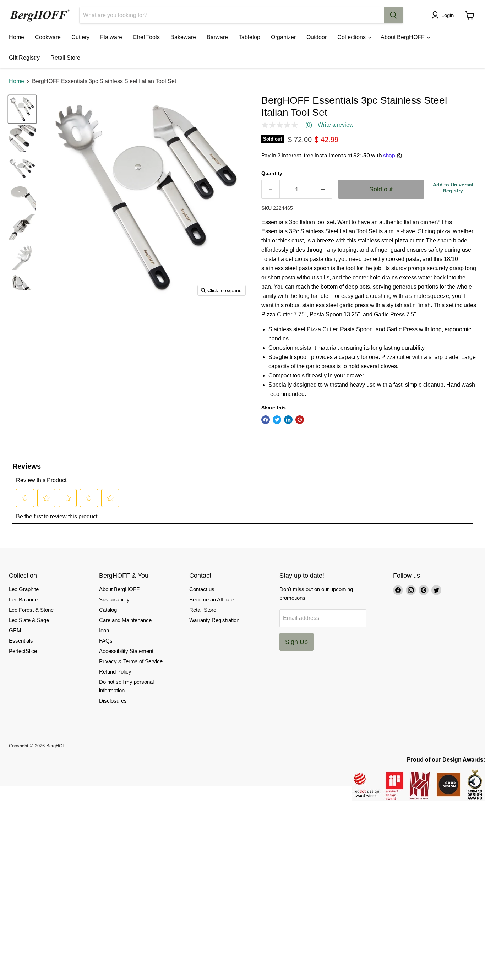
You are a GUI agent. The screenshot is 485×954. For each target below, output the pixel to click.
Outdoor (316, 37)
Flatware (111, 37)
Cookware (48, 37)
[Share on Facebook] (265, 419)
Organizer (283, 37)
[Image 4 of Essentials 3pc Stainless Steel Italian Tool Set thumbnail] (22, 198)
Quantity (271, 173)
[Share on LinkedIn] (288, 419)
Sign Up (296, 641)
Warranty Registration (214, 620)
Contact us (201, 589)
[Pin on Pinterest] (299, 419)
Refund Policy (115, 672)
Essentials (21, 641)
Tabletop (249, 37)
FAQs (106, 641)
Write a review (336, 125)
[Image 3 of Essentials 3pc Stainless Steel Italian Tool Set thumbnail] (22, 168)
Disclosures (113, 701)
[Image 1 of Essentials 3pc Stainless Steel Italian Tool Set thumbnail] (22, 109)
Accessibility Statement (126, 651)
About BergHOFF (403, 37)
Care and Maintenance (125, 620)
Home (16, 37)
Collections (352, 37)
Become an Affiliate (211, 599)
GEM (15, 630)
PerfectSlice (23, 651)
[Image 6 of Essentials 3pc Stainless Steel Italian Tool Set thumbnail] (22, 256)
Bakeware (183, 37)
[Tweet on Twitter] (277, 419)
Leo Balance (23, 599)
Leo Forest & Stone (31, 610)
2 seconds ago (453, 187)
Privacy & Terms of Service (131, 661)
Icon (104, 630)
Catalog (108, 610)
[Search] (393, 15)
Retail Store (65, 58)
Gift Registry (24, 58)
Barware (217, 37)
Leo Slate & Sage (29, 620)
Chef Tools (146, 37)
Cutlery (80, 37)
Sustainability (114, 599)
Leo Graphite (24, 589)
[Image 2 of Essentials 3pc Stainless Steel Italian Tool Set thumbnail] (22, 139)
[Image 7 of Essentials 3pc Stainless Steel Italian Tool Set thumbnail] (22, 286)
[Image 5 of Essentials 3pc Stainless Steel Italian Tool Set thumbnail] (22, 227)
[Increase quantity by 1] (323, 189)
